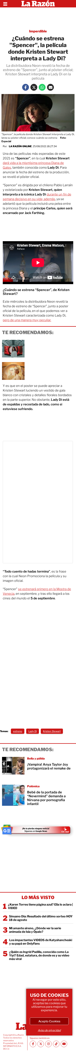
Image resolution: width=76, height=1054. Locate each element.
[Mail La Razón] (50, 87)
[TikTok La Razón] (56, 1044)
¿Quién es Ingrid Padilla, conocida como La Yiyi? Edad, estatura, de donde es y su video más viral (39, 955)
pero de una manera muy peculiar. (27, 320)
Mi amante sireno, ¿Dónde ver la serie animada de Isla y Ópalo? (35, 929)
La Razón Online (20, 146)
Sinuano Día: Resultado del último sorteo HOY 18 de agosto (41, 918)
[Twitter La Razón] (33, 87)
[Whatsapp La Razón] (42, 87)
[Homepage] (38, 3)
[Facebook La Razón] (25, 87)
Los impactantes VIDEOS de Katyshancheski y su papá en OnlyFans (40, 941)
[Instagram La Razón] (48, 1044)
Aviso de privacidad (49, 1030)
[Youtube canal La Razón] (64, 1044)
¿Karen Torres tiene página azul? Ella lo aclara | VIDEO (40, 906)
